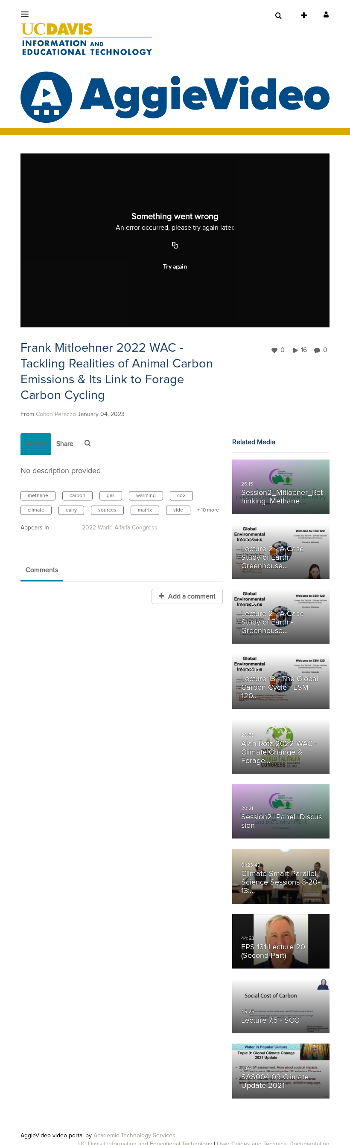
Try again (175, 266)
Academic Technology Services (134, 1136)
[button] (27, 14)
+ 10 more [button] (208, 510)
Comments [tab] (42, 570)
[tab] (35, 444)
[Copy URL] (175, 246)
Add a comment (191, 596)
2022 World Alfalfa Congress (120, 528)
